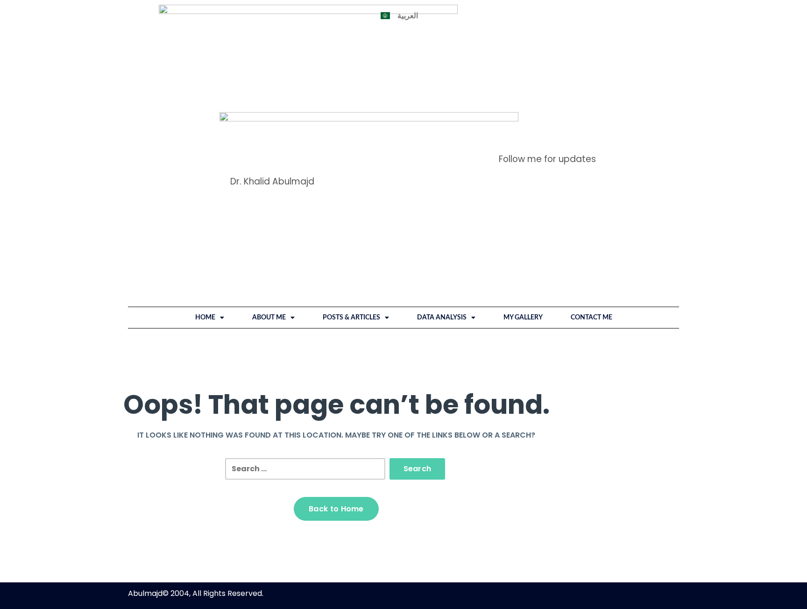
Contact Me (591, 317)
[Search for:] (305, 469)
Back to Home (336, 508)
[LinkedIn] (494, 144)
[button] (209, 318)
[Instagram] (548, 144)
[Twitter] (567, 144)
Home (205, 317)
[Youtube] (603, 144)
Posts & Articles (351, 317)
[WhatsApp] (512, 144)
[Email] (585, 144)
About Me (269, 317)
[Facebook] (530, 144)
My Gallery (523, 317)
